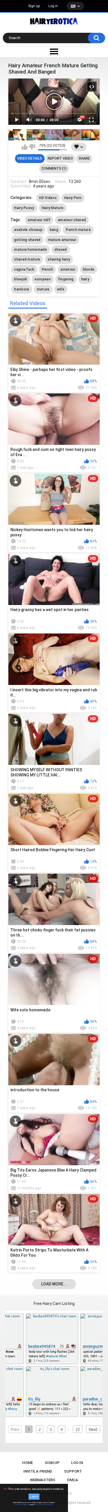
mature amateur (62, 240)
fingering (66, 279)
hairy (85, 279)
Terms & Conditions (21, 1504)
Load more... (54, 1284)
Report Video (60, 158)
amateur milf (39, 220)
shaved (60, 250)
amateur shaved (72, 220)
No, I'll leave (49, 1504)
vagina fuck (24, 269)
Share (84, 158)
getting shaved (27, 240)
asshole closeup (28, 230)
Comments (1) (54, 168)
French (47, 269)
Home (27, 1463)
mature (43, 289)
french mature (78, 230)
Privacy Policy (39, 1504)
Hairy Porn (73, 198)
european (42, 279)
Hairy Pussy (24, 208)
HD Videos (48, 198)
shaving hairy (59, 259)
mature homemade (30, 250)
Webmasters (42, 1480)
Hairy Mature (53, 208)
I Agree (34, 1496)
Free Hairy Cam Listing (54, 1303)
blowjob (20, 279)
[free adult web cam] (54, 134)
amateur (67, 269)
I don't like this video (32, 147)
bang (54, 230)
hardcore (21, 289)
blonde (88, 269)
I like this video (25, 147)
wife (61, 289)
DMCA (72, 1480)
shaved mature (27, 259)
